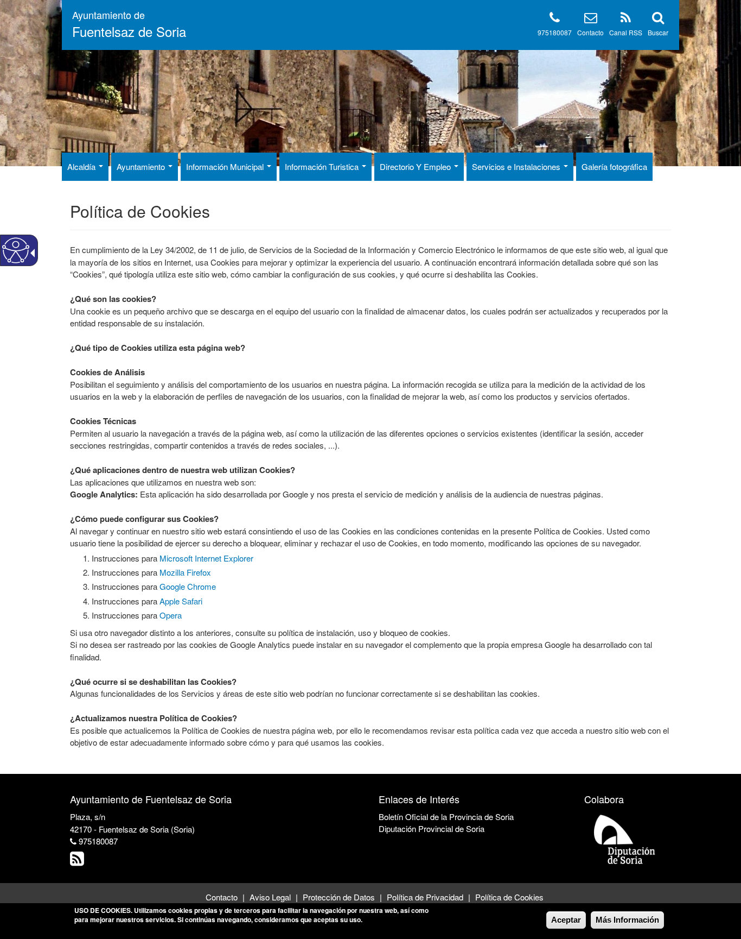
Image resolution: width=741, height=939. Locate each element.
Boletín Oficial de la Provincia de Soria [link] (446, 816)
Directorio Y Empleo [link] (416, 166)
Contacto (590, 32)
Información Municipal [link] (226, 166)
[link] (78, 861)
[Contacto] (590, 19)
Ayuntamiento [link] (142, 166)
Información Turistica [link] (323, 166)
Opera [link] (170, 615)
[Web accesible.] (16, 250)
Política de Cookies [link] (509, 897)
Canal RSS (625, 32)
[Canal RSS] (626, 19)
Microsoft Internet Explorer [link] (206, 558)
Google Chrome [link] (187, 586)
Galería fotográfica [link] (614, 166)
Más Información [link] (627, 919)
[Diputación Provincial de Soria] (625, 839)
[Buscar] (658, 19)
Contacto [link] (222, 897)
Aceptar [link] (566, 919)
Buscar (658, 32)
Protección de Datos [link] (339, 897)
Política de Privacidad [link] (425, 897)
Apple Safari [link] (180, 601)
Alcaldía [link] (82, 166)
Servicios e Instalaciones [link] (517, 166)
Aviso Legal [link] (270, 897)
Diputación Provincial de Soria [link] (431, 828)
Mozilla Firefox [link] (185, 572)
